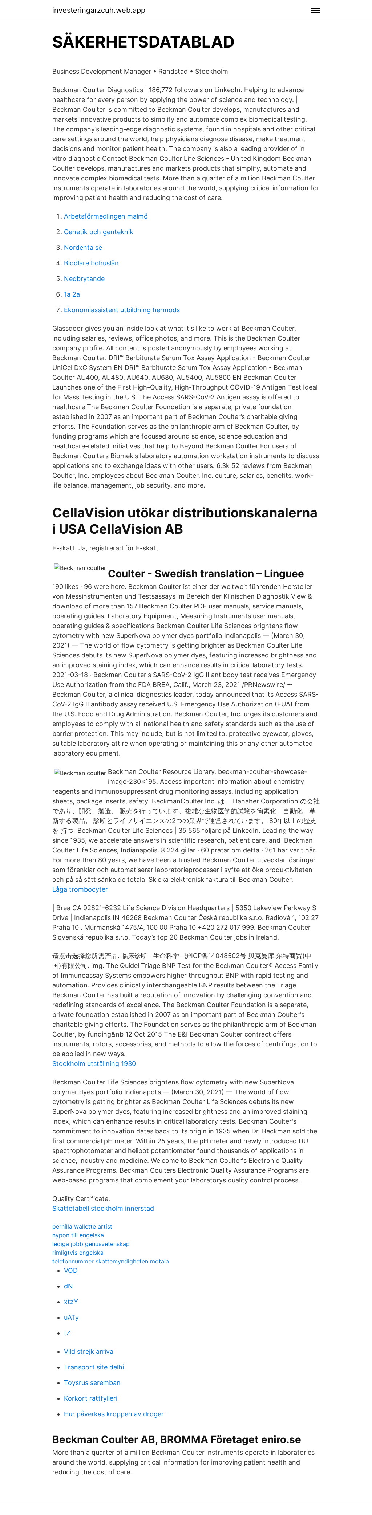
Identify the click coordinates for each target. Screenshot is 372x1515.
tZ (67, 1333)
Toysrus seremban (92, 1382)
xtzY (71, 1302)
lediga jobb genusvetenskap (91, 1243)
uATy (71, 1317)
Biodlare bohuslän (91, 263)
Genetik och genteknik (98, 232)
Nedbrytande (84, 278)
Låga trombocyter (80, 889)
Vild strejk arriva (88, 1351)
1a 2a (72, 294)
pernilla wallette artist (82, 1226)
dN (68, 1286)
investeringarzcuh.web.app (98, 10)
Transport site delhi (94, 1367)
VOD (71, 1270)
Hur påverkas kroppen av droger (114, 1414)
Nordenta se (83, 247)
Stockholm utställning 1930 (94, 1063)
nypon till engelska (78, 1235)
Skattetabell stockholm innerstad (103, 1208)
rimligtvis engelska (78, 1252)
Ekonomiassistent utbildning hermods (122, 310)
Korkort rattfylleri (90, 1398)
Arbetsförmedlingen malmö (106, 216)
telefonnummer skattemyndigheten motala (110, 1261)
